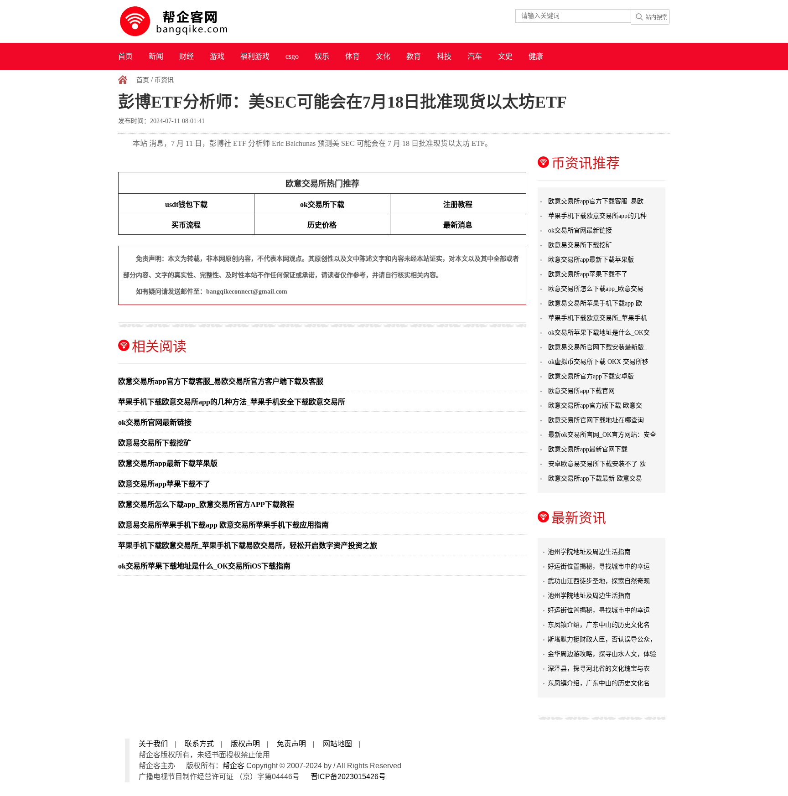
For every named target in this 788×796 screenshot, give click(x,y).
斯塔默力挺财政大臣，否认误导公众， (602, 639)
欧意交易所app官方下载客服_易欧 (595, 201)
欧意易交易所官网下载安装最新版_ (597, 347)
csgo (292, 56)
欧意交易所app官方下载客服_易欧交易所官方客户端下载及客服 (220, 381)
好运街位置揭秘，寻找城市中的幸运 (599, 566)
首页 (125, 56)
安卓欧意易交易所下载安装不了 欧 (597, 463)
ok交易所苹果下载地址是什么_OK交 (599, 332)
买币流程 (186, 225)
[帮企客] (191, 21)
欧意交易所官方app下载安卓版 (591, 376)
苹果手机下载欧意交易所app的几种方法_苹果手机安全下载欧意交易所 (231, 402)
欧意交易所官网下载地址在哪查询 (596, 420)
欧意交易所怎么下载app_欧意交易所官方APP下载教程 (206, 504)
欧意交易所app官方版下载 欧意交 (595, 405)
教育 (413, 56)
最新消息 (457, 225)
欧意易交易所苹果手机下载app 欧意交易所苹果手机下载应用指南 (223, 525)
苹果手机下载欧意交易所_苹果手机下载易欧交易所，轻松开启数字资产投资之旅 (247, 545)
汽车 (474, 56)
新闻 (156, 56)
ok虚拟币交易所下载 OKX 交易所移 (598, 361)
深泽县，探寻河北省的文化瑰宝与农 (599, 668)
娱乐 (322, 56)
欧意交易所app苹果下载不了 (164, 484)
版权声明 (245, 744)
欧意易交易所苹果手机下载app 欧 (595, 303)
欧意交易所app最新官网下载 (587, 449)
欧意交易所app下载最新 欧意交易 (595, 478)
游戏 (217, 56)
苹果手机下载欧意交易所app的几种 (597, 215)
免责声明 (291, 744)
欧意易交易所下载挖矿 (154, 443)
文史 (505, 56)
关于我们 (153, 744)
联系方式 (199, 744)
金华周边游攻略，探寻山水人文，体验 (602, 654)
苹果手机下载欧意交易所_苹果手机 (597, 318)
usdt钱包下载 (186, 204)
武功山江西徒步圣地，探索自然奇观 (599, 581)
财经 (186, 56)
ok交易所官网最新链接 (155, 422)
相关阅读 (159, 346)
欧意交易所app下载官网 (581, 391)
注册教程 (457, 204)
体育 (352, 56)
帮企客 (233, 766)
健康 (536, 56)
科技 (444, 56)
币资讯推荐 (585, 163)
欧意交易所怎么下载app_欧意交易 (595, 288)
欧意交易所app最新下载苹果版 (168, 463)
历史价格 (322, 225)
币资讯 (164, 80)
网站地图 (337, 744)
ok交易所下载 (322, 204)
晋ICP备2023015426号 (348, 776)
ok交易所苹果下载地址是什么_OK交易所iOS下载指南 (204, 566)
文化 (383, 56)
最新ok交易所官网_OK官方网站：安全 (602, 434)
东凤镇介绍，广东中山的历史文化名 (599, 624)
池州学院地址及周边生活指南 (589, 551)
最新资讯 (578, 517)
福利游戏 (255, 56)
